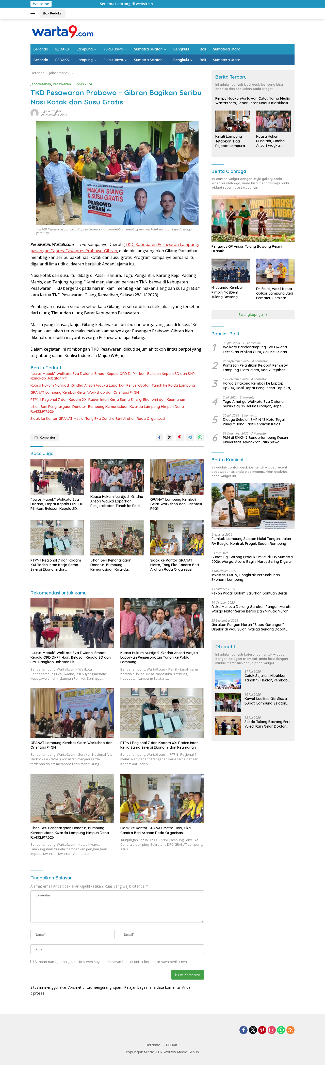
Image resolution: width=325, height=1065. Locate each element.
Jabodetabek (40, 84)
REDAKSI (62, 49)
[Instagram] (272, 1030)
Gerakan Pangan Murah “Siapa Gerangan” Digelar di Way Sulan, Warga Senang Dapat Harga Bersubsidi (248, 626)
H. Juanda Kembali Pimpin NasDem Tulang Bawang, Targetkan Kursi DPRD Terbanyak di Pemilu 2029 (230, 292)
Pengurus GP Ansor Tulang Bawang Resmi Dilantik (247, 249)
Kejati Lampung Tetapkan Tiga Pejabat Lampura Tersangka (230, 141)
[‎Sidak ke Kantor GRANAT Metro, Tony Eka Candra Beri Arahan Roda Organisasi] (177, 537)
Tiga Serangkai (51, 111)
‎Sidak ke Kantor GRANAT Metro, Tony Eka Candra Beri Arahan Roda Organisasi (97, 418)
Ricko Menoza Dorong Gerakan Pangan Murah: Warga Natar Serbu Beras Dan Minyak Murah (251, 608)
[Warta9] (62, 31)
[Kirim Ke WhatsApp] (200, 437)
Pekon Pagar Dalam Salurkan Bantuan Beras (250, 593)
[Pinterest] (262, 1030)
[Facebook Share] (159, 437)
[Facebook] (243, 1030)
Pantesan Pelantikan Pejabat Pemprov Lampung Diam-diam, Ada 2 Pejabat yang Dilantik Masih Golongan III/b (255, 367)
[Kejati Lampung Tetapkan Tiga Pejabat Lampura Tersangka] (232, 121)
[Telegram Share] (190, 437)
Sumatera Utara (226, 49)
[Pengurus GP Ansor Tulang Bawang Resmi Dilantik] (253, 218)
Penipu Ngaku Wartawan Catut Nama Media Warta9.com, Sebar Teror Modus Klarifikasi (252, 100)
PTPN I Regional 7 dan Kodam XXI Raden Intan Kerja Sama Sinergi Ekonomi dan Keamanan (107, 399)
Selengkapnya (251, 315)
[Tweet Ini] (169, 437)
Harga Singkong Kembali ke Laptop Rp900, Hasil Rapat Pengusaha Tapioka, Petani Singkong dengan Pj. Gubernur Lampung (257, 385)
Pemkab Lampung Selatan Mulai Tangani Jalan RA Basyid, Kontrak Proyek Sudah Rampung (251, 541)
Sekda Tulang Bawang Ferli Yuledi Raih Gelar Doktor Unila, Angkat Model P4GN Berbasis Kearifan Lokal (267, 724)
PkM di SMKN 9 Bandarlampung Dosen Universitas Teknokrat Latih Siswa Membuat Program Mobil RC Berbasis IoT (257, 440)
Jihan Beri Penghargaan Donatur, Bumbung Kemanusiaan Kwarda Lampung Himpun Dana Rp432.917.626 (107, 408)
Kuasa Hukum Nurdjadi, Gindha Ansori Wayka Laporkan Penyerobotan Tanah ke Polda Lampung (112, 385)
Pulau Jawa (113, 49)
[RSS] (290, 1030)
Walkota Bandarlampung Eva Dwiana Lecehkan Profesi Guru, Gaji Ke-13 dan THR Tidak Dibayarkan (255, 349)
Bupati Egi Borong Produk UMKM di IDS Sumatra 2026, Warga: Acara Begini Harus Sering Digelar (252, 559)
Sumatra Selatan (148, 49)
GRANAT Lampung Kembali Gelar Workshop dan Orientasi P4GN (84, 392)
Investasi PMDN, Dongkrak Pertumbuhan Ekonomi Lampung (246, 577)
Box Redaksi (52, 13)
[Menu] (33, 13)
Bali (203, 49)
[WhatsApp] (281, 1030)
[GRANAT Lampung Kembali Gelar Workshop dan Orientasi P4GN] (177, 476)
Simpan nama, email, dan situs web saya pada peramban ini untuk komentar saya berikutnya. (111, 961)
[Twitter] (253, 1030)
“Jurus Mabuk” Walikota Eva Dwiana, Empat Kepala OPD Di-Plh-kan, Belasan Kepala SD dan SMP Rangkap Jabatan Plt (112, 376)
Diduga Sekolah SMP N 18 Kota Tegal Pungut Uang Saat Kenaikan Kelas (254, 421)
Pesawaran (62, 84)
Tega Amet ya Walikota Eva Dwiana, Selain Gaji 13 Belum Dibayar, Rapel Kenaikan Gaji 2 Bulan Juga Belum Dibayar (253, 403)
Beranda (41, 49)
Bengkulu (181, 49)
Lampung (85, 49)
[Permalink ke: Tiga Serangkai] (34, 112)
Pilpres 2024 (82, 84)
